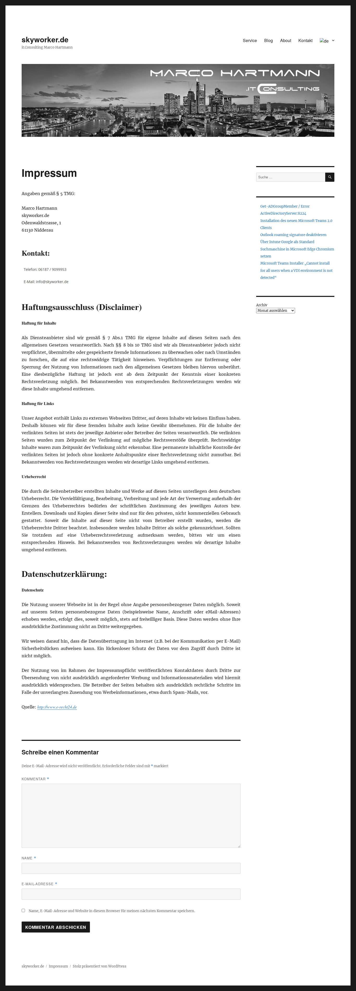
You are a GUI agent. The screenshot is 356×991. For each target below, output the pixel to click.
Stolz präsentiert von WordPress (99, 966)
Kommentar (35, 778)
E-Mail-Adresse (39, 883)
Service (250, 40)
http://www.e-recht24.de (57, 706)
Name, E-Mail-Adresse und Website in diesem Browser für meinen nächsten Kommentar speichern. (112, 911)
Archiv (261, 305)
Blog (268, 40)
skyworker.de (45, 39)
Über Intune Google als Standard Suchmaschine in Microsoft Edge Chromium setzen (297, 249)
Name (29, 857)
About (285, 40)
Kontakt (305, 40)
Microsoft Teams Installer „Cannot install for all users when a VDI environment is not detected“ (296, 270)
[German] (327, 40)
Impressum (58, 966)
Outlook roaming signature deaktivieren (293, 235)
